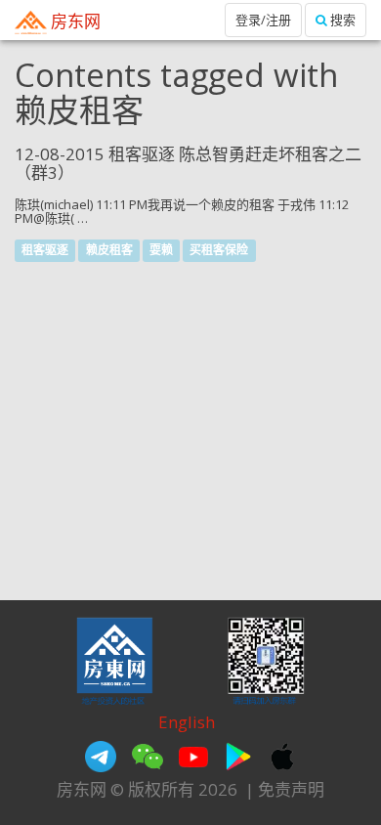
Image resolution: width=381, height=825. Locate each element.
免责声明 (291, 789)
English (186, 722)
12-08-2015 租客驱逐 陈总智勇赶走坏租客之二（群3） (188, 163)
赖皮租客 (109, 249)
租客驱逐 (44, 249)
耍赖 (161, 249)
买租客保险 (219, 249)
